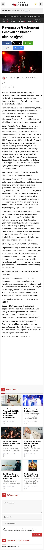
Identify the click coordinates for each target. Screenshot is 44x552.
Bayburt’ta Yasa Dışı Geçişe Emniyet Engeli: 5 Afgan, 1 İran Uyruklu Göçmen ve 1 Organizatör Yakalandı (26, 16)
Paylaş (8, 43)
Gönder (29, 43)
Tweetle (19, 43)
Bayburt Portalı (10, 78)
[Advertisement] (22, 361)
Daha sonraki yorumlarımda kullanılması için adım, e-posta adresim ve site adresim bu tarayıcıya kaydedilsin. (21, 529)
